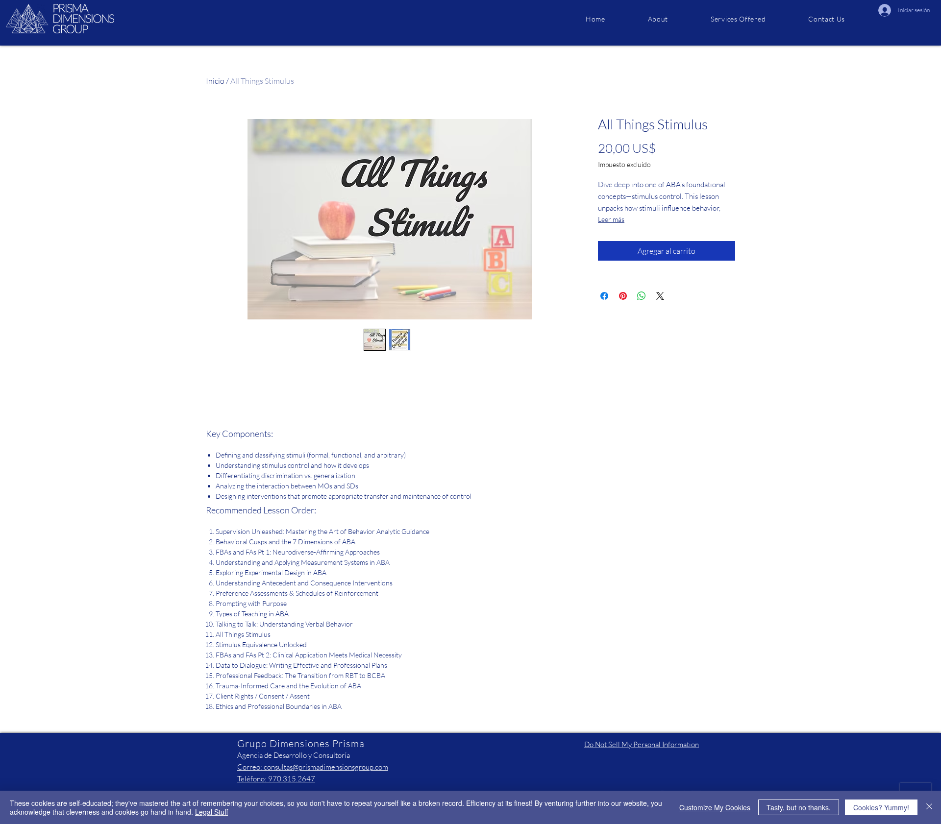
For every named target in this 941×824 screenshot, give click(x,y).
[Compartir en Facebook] (604, 296)
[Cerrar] (929, 807)
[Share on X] (660, 296)
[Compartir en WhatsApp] (641, 296)
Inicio (215, 81)
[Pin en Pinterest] (623, 296)
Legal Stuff (211, 812)
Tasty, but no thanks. (799, 807)
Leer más (611, 219)
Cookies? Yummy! (881, 807)
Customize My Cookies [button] (714, 807)
